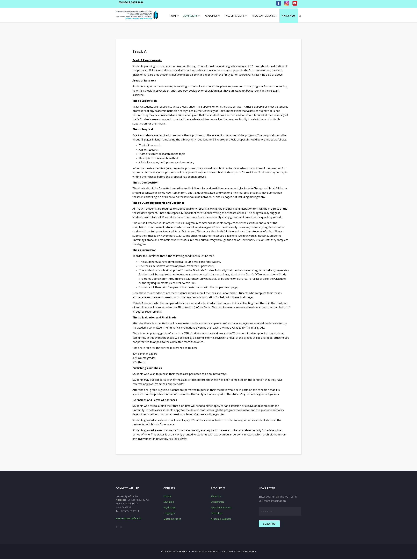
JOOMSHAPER (248, 551)
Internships (217, 513)
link (193, 283)
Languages (169, 513)
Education (168, 501)
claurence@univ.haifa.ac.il (201, 278)
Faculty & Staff (234, 15)
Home (173, 15)
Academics (211, 15)
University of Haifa (189, 551)
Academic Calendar (221, 518)
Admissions (190, 15)
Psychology (169, 507)
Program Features (263, 15)
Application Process (221, 507)
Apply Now (288, 15)
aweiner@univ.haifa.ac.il (128, 518)
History (167, 496)
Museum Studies (172, 518)
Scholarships (217, 501)
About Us (216, 496)
